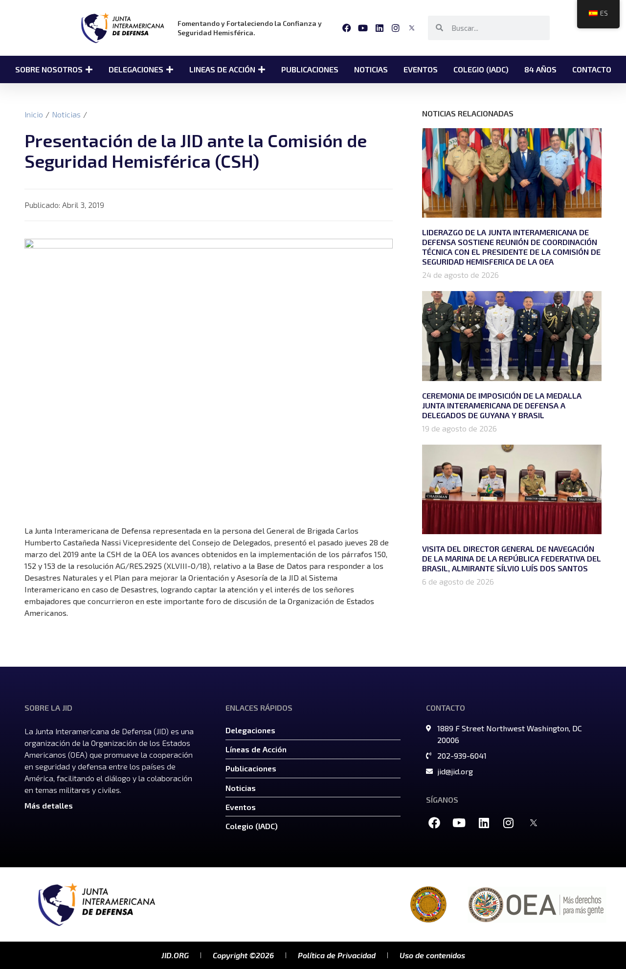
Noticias (66, 114)
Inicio (33, 114)
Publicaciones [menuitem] (309, 69)
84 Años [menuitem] (540, 69)
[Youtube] (363, 28)
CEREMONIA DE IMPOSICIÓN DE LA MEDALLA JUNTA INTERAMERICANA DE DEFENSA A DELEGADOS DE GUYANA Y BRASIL (501, 405)
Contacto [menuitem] (591, 69)
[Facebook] (347, 28)
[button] (89, 69)
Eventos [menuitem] (420, 69)
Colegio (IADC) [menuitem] (481, 69)
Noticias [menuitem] (371, 69)
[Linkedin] (379, 28)
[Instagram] (395, 28)
